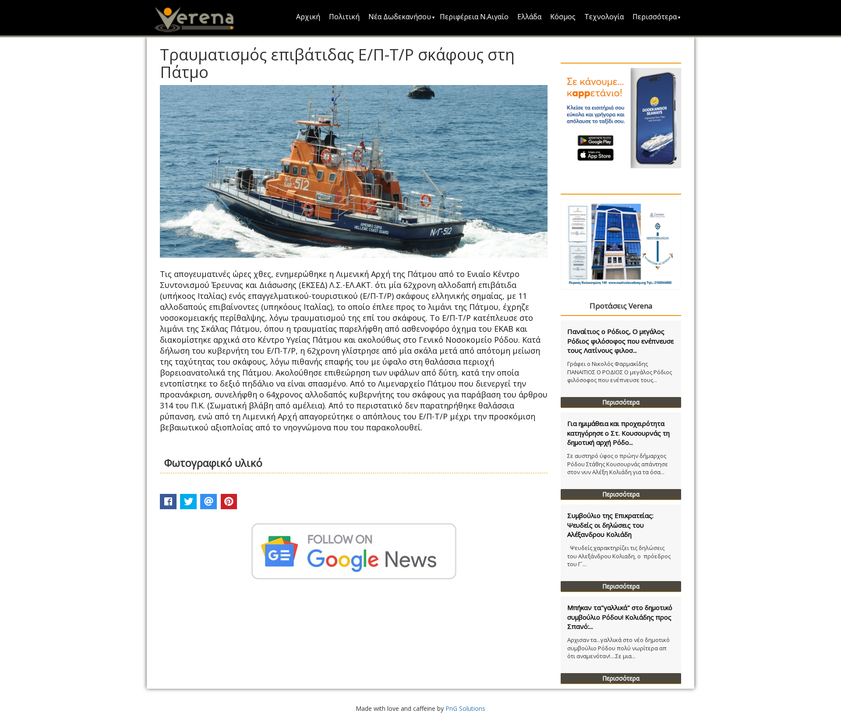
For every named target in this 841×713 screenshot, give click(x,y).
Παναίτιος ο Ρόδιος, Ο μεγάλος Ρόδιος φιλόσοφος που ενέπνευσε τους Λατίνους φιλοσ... (620, 341)
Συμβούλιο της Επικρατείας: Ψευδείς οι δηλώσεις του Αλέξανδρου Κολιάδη (610, 525)
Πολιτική (344, 16)
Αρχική (308, 16)
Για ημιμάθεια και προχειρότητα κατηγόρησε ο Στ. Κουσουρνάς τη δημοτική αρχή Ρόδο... (618, 433)
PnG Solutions (465, 708)
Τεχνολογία (604, 16)
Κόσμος (563, 16)
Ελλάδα (529, 16)
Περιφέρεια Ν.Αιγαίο (474, 16)
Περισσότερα (655, 16)
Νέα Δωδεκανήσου (399, 16)
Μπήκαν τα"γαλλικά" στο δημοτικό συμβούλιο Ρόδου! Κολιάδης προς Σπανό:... (619, 617)
